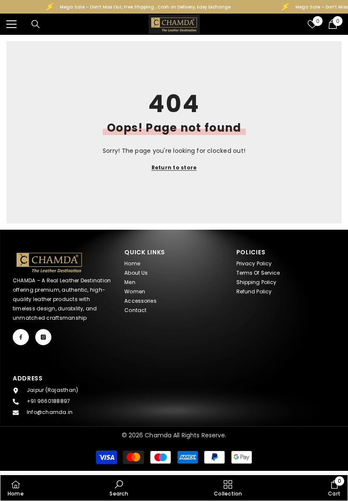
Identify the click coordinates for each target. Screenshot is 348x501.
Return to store (174, 167)
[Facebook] (21, 337)
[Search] (36, 24)
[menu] (11, 24)
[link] (119, 487)
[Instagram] (43, 337)
